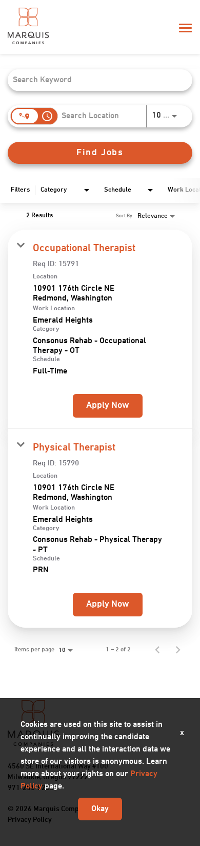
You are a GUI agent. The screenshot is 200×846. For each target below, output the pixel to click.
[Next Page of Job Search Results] (178, 650)
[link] (100, 329)
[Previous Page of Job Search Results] (157, 650)
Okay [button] (100, 809)
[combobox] (95, 80)
